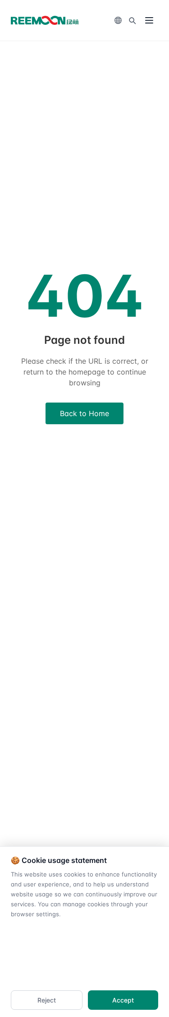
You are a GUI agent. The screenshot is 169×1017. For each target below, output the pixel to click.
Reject (46, 1000)
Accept (123, 1000)
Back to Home (84, 413)
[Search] (132, 20)
